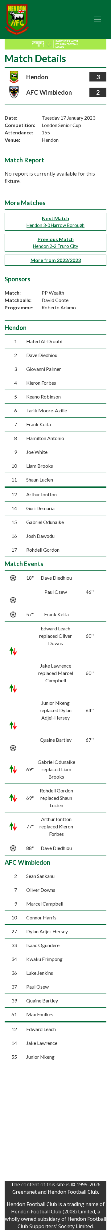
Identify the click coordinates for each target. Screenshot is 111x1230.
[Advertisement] (55, 1125)
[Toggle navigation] (97, 19)
